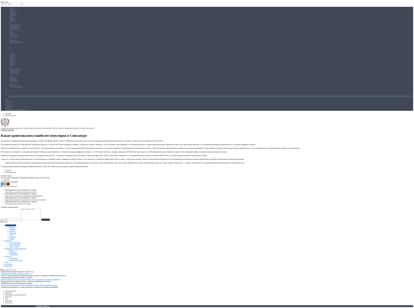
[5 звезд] (35, 178)
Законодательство (16, 42)
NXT (11, 17)
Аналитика (13, 41)
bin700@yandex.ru (42, 306)
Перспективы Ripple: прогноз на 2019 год (16, 274)
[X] (8, 184)
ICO (6, 44)
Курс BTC (9, 48)
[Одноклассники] (5, 184)
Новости (8, 39)
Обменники (13, 37)
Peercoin (12, 19)
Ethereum (12, 11)
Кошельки (13, 35)
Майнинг (8, 23)
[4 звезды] (28, 178)
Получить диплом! (8, 130)
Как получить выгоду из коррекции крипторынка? (24, 196)
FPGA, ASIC (14, 29)
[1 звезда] (4, 178)
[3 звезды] (20, 178)
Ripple (11, 21)
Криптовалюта (10, 8)
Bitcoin (11, 10)
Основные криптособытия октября (18, 203)
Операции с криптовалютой (15, 31)
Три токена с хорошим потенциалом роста (20, 192)
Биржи (11, 33)
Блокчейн (8, 46)
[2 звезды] (12, 178)
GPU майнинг (14, 27)
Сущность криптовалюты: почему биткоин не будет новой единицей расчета (29, 285)
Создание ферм (15, 25)
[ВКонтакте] (2, 184)
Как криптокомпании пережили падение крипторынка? (25, 200)
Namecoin (12, 15)
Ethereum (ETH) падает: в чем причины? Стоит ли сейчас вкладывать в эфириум (30, 279)
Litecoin (12, 13)
